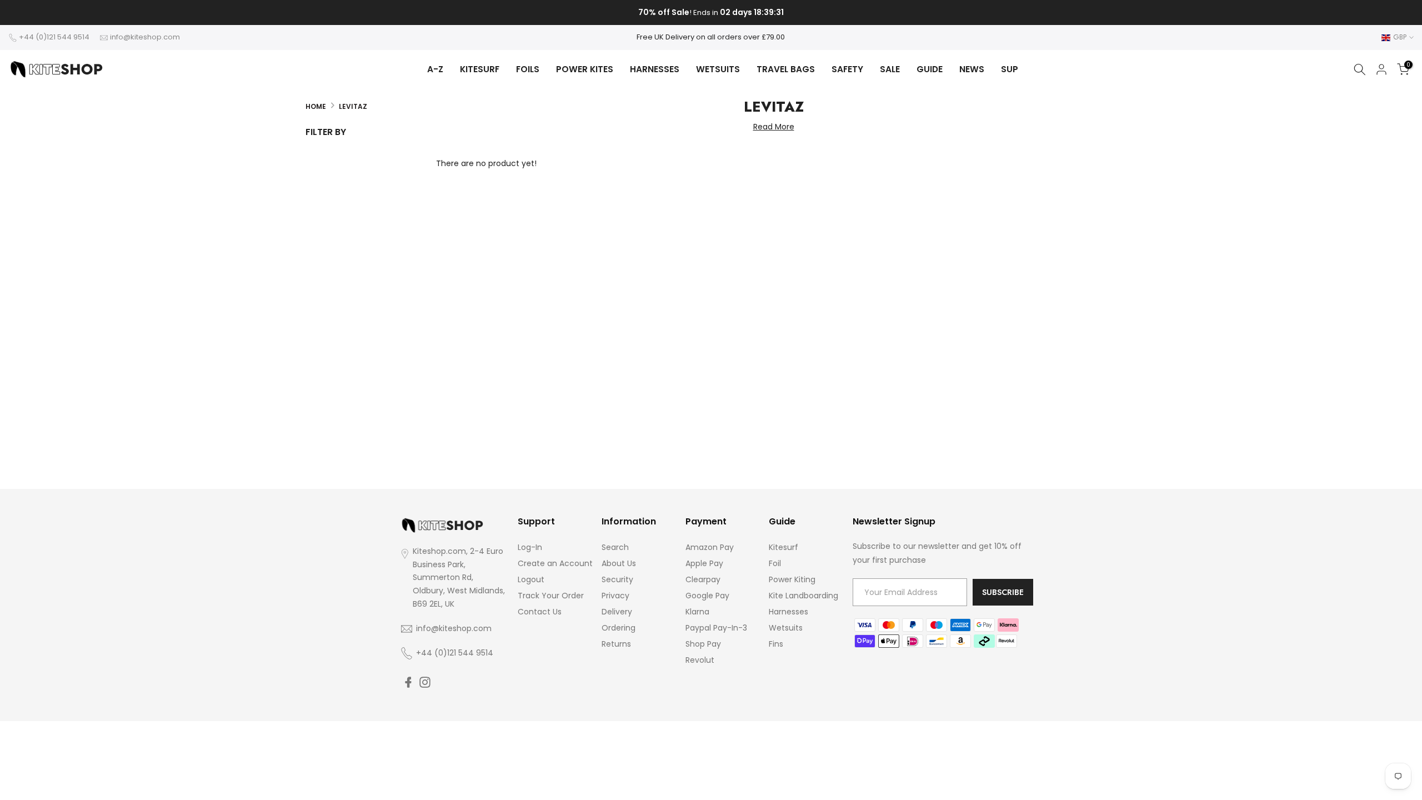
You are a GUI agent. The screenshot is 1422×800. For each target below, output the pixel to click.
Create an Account (555, 563)
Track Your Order (551, 595)
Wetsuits (786, 627)
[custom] (408, 682)
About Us (619, 563)
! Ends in (711, 12)
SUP (1009, 69)
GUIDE (930, 69)
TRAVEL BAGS (786, 69)
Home (316, 106)
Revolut (699, 660)
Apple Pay (704, 563)
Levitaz (353, 106)
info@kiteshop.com (145, 37)
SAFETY (847, 69)
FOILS (527, 69)
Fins (776, 643)
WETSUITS (718, 69)
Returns (616, 643)
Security (617, 579)
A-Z (435, 69)
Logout (531, 579)
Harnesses (788, 611)
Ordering (618, 627)
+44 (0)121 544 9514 (54, 37)
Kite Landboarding (803, 595)
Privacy (615, 595)
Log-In (530, 547)
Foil (775, 563)
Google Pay (707, 595)
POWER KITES (584, 69)
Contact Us (540, 611)
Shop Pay (703, 643)
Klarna (697, 611)
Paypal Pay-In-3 (716, 627)
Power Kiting (792, 579)
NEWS (971, 69)
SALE (890, 69)
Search (615, 547)
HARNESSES (654, 69)
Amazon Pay (709, 547)
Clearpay (702, 579)
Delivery (617, 611)
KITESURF (479, 69)
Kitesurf (783, 547)
